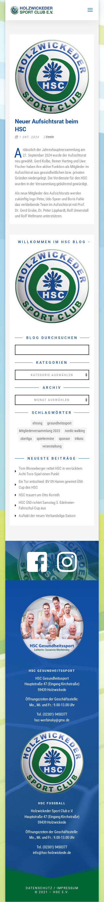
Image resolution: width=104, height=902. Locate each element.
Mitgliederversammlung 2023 (39, 431)
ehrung (37, 423)
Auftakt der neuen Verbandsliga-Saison (47, 515)
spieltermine (45, 439)
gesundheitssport (59, 423)
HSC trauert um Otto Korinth (39, 495)
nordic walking (75, 431)
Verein (49, 137)
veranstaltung (52, 446)
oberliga (26, 439)
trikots (79, 439)
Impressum (67, 888)
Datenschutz (39, 888)
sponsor (64, 439)
